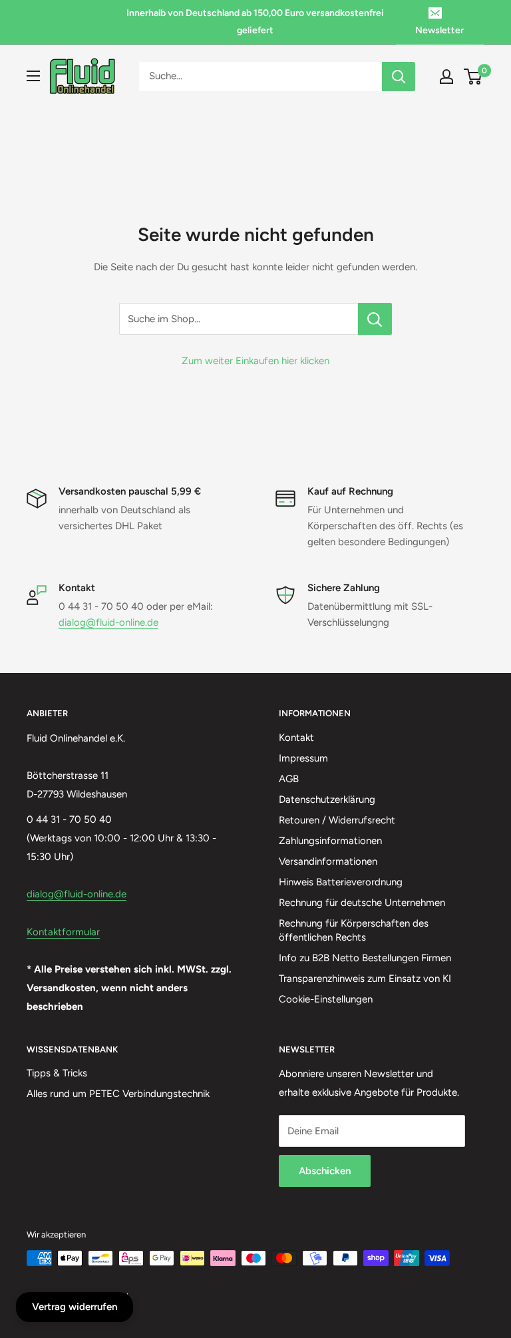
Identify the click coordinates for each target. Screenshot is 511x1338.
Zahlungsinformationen (330, 841)
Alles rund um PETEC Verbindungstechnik (118, 1094)
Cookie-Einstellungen (326, 999)
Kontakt (296, 738)
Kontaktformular (63, 932)
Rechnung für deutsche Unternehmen (362, 903)
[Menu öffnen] (33, 76)
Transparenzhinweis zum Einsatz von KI (365, 979)
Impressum (303, 758)
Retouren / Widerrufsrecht (337, 820)
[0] (473, 77)
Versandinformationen (328, 861)
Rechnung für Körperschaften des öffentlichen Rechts (353, 930)
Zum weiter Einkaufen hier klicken (255, 361)
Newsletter (439, 30)
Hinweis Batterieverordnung (341, 882)
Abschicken (325, 1171)
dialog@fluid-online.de (108, 622)
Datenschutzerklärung (327, 799)
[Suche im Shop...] (375, 319)
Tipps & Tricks (57, 1073)
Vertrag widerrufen (74, 1307)
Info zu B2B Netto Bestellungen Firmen (365, 958)
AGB (289, 779)
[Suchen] (398, 76)
